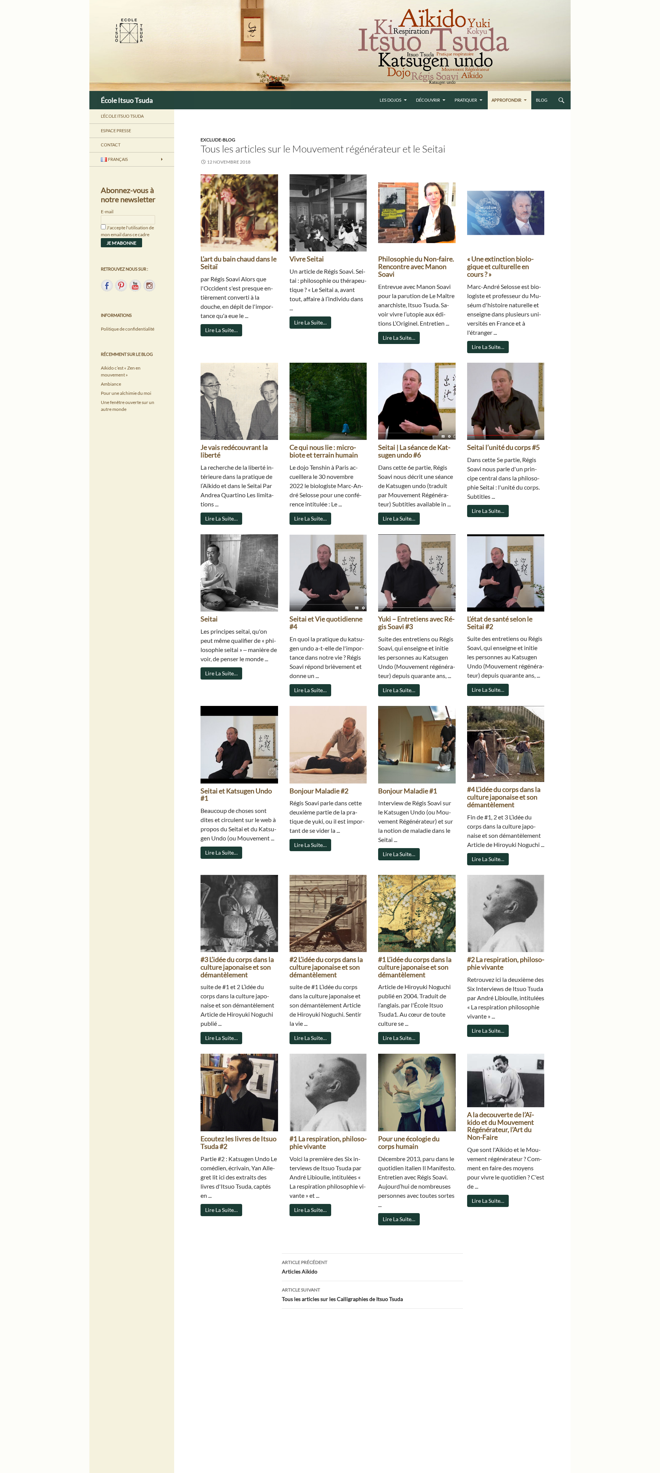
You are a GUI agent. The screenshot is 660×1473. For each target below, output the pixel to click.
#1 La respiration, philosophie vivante (328, 1142)
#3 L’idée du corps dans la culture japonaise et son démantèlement (237, 967)
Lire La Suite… (221, 330)
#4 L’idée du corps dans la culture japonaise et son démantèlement (503, 797)
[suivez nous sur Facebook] (107, 285)
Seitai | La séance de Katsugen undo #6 (414, 451)
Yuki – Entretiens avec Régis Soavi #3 (416, 623)
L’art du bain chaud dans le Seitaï (239, 263)
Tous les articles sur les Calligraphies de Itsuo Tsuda (342, 1294)
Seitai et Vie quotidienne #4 (326, 623)
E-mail (107, 211)
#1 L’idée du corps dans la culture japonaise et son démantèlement (414, 967)
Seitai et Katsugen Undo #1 (236, 795)
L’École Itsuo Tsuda (122, 116)
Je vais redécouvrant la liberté (234, 451)
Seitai (209, 619)
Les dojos (390, 99)
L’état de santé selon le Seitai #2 (499, 623)
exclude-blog (218, 140)
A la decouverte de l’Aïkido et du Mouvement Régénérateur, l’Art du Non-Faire (500, 1125)
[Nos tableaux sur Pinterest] (121, 285)
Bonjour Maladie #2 (319, 791)
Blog (541, 99)
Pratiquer (466, 99)
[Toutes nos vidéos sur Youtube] (135, 285)
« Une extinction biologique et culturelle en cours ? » (500, 266)
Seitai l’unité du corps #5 (503, 447)
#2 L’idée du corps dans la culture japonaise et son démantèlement (326, 967)
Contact (110, 144)
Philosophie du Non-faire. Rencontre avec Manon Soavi (416, 266)
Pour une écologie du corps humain (409, 1142)
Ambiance (111, 384)
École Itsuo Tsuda (127, 100)
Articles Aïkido (304, 1267)
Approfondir (506, 99)
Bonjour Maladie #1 (407, 791)
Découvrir (428, 99)
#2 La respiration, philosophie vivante (505, 963)
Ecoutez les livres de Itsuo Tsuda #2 (239, 1142)
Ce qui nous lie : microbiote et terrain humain (324, 451)
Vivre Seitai (307, 259)
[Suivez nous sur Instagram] (149, 285)
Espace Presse (116, 130)
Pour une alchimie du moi (126, 393)
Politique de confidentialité (127, 329)
